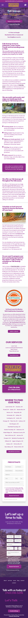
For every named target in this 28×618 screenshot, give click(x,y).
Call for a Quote (14, 331)
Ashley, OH (18, 415)
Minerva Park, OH (18, 446)
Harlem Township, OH (9, 429)
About (5, 580)
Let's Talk (11, 600)
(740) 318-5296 (15, 266)
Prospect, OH (7, 438)
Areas (14, 580)
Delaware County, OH (19, 432)
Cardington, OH (11, 418)
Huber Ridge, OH (7, 432)
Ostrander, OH (11, 415)
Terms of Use (14, 615)
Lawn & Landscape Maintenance (14, 347)
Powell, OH (6, 409)
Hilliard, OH (8, 441)
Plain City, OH (14, 421)
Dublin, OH (13, 409)
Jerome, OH (20, 435)
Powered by (16, 615)
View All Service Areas (14, 451)
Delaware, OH (20, 429)
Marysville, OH (17, 412)
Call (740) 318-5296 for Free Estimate (14, 1)
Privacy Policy (7, 615)
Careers (22, 580)
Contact (14, 582)
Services (10, 580)
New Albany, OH (9, 446)
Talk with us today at (14, 591)
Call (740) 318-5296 (14, 378)
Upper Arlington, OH (17, 441)
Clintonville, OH (18, 444)
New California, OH (10, 435)
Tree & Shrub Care (14, 351)
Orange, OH (6, 421)
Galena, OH (9, 444)
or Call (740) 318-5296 (14, 24)
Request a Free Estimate (14, 21)
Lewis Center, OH (10, 406)
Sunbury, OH (22, 421)
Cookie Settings (14, 611)
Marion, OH (10, 412)
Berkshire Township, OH (18, 438)
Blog (18, 580)
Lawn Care (14, 346)
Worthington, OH (14, 424)
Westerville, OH (21, 409)
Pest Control (14, 349)
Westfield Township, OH (14, 426)
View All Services (14, 355)
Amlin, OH (18, 418)
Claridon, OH (19, 406)
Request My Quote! (14, 495)
